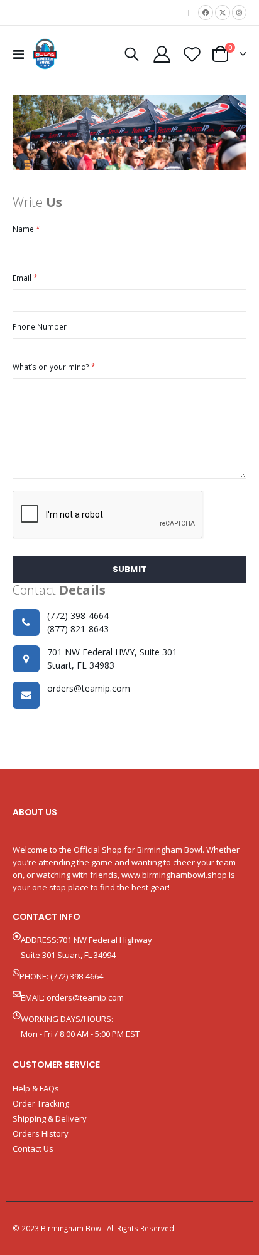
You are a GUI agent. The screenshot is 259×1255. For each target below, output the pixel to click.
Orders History (41, 1133)
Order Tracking (41, 1103)
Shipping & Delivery (50, 1118)
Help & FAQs (36, 1088)
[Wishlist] (192, 54)
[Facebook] (205, 12)
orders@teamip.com (85, 997)
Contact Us (33, 1148)
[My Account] (162, 54)
